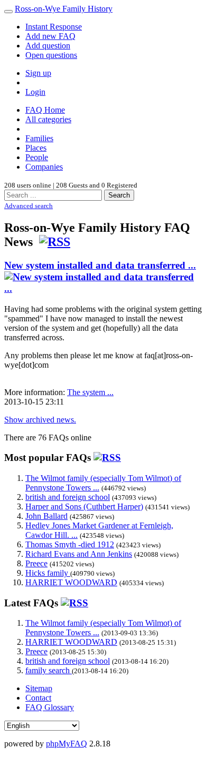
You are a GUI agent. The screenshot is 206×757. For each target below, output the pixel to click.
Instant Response (53, 26)
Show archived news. (40, 419)
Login (35, 91)
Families (39, 138)
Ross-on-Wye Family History (64, 8)
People (36, 157)
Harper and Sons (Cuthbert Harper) (84, 506)
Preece (36, 563)
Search (119, 195)
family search (48, 670)
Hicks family (47, 572)
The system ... (90, 392)
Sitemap (38, 688)
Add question (47, 45)
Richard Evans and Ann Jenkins (78, 553)
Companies (44, 166)
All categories (48, 119)
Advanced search (28, 206)
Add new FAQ (50, 36)
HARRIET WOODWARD (71, 582)
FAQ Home (45, 109)
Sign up (38, 72)
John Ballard (46, 516)
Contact (38, 697)
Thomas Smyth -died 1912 (69, 544)
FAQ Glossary (49, 707)
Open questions (51, 55)
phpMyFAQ (66, 743)
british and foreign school (67, 497)
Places (35, 147)
